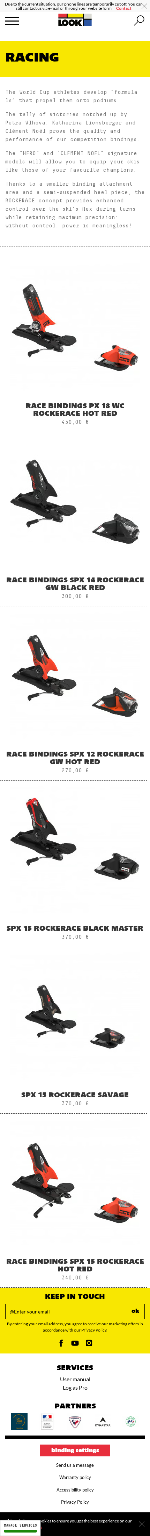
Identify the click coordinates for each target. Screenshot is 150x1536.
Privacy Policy (75, 1502)
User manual (75, 1379)
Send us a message (75, 1465)
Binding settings (75, 1451)
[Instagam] (89, 1345)
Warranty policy (75, 1477)
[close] (144, 6)
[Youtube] (75, 1345)
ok (135, 1311)
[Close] (141, 1524)
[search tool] (139, 20)
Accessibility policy (75, 1490)
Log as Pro (75, 1387)
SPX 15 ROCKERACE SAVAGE (75, 1095)
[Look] (75, 25)
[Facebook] (61, 1345)
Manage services (20, 1525)
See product (75, 348)
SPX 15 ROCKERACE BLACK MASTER (75, 928)
